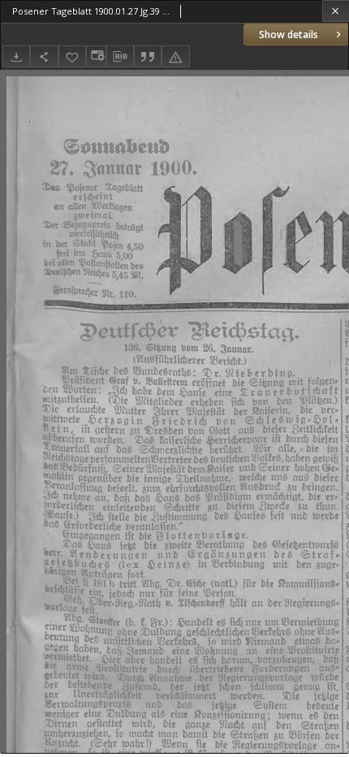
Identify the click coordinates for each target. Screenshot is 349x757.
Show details (288, 34)
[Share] (44, 56)
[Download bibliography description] (120, 56)
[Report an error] (175, 56)
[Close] (335, 11)
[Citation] (148, 56)
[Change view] (96, 56)
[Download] (16, 56)
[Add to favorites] (72, 56)
